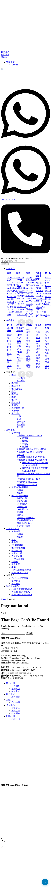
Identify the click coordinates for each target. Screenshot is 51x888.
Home (3, 599)
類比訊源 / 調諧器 (10, 328)
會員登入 (16, 708)
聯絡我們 (16, 697)
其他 (8, 700)
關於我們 (10, 683)
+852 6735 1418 (8, 200)
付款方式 (16, 691)
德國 (28, 273)
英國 (18, 273)
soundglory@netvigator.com (19, 673)
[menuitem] (10, 62)
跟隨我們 (10, 716)
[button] (5, 52)
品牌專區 (16, 702)
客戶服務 (10, 694)
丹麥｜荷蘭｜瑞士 (38, 276)
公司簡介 (16, 686)
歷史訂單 (16, 711)
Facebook (16, 719)
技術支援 (16, 689)
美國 (9, 273)
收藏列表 (16, 713)
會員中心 (10, 705)
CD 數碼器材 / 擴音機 (20, 328)
